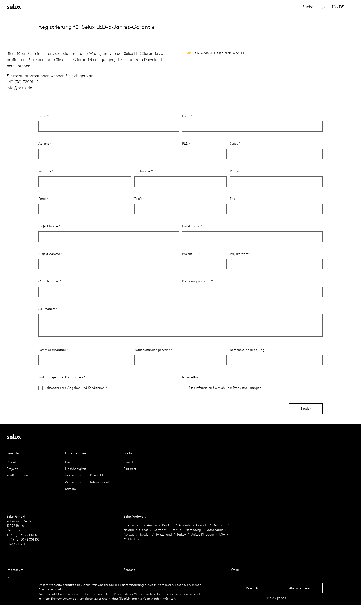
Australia (185, 525)
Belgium (168, 525)
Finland (129, 530)
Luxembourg (192, 530)
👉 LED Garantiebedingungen (216, 53)
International (133, 525)
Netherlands (214, 530)
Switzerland (163, 534)
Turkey (181, 534)
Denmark (219, 525)
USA (222, 534)
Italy (175, 530)
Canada (202, 525)
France (144, 530)
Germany (160, 530)
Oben (235, 570)
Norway (129, 534)
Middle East (132, 539)
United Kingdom (202, 534)
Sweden (144, 534)
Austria (152, 525)
